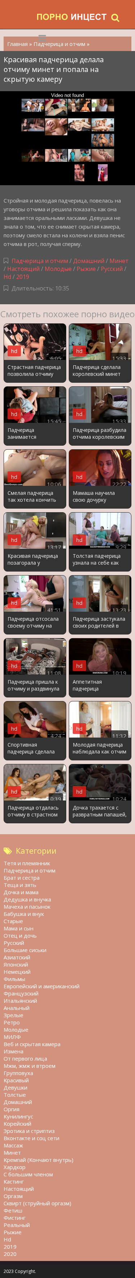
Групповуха (18, 1073)
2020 (10, 1253)
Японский (16, 964)
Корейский (17, 1123)
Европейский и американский (42, 986)
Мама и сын (18, 928)
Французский (21, 993)
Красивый (16, 1080)
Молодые (58, 269)
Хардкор (15, 1167)
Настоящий (23, 269)
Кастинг (14, 1181)
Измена (13, 1051)
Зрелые (13, 1015)
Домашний (89, 261)
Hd (7, 277)
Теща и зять (20, 884)
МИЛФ (12, 1036)
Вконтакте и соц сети (31, 1138)
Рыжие (86, 269)
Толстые (15, 1094)
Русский (112, 269)
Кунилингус (18, 1116)
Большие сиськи (25, 950)
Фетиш (13, 1210)
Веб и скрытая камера (32, 1044)
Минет (119, 261)
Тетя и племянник (27, 863)
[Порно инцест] (72, 17)
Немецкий (17, 971)
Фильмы (14, 978)
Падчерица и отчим (40, 261)
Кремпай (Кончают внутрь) (38, 1159)
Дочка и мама (21, 892)
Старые (13, 921)
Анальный (17, 1007)
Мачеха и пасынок (27, 906)
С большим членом (28, 1174)
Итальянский (20, 1000)
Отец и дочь (20, 935)
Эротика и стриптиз (29, 1130)
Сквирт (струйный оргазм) (37, 1203)
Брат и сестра (22, 877)
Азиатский (17, 957)
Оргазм (13, 1196)
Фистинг (15, 1217)
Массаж (13, 1145)
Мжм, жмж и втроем (29, 1065)
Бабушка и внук (24, 913)
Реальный (17, 1224)
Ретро (12, 1022)
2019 (22, 277)
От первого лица (25, 1058)
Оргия (11, 1109)
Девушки (15, 1087)
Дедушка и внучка (27, 899)
